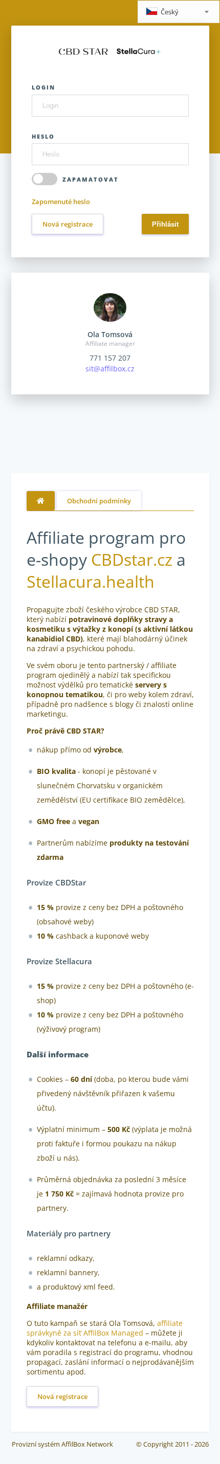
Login (43, 87)
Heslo (43, 136)
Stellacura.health (91, 581)
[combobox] (178, 12)
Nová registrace (67, 224)
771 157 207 (110, 358)
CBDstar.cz (131, 559)
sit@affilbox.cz (110, 368)
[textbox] (178, 12)
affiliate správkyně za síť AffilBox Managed (105, 1328)
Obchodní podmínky (99, 500)
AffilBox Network (87, 1444)
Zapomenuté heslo (61, 201)
